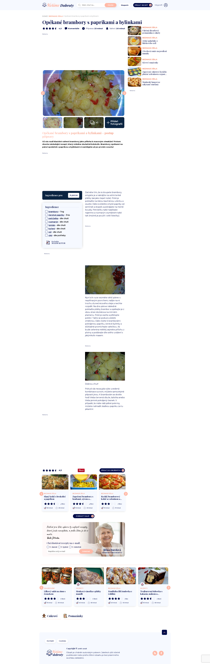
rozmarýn (53, 222)
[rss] (155, 653)
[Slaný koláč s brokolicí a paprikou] (55, 481)
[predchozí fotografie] (43, 93)
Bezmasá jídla (56, 16)
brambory (53, 211)
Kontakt (50, 641)
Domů (45, 16)
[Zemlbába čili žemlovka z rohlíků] (121, 575)
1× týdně (64, 547)
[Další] (125, 493)
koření (51, 228)
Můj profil (158, 5)
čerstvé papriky (56, 215)
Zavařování (49, 588)
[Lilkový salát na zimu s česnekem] (57, 575)
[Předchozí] (41, 493)
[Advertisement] (83, 52)
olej (50, 235)
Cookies (62, 641)
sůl (49, 232)
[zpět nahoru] (164, 632)
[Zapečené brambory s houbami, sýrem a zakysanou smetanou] (83, 481)
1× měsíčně (76, 547)
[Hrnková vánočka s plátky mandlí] (89, 575)
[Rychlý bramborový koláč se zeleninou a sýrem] (112, 481)
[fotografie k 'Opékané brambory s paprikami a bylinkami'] (83, 93)
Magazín (124, 5)
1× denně (53, 547)
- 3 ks (59, 215)
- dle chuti (58, 218)
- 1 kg (56, 211)
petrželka (53, 218)
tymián (51, 225)
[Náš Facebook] (161, 653)
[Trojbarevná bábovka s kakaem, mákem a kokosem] (153, 575)
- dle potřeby (57, 235)
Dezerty (79, 588)
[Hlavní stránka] (58, 5)
